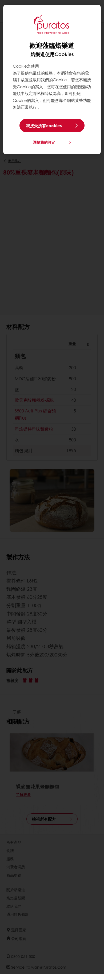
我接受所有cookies (44, 125)
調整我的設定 (44, 142)
